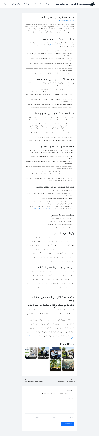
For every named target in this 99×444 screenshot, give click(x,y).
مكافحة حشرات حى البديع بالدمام (41, 208)
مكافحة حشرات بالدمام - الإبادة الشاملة (73, 4)
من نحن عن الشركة (16, 4)
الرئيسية (48, 4)
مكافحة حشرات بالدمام (56, 45)
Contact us (35, 4)
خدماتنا (42, 4)
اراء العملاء (26, 4)
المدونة (6, 4)
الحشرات (30, 33)
